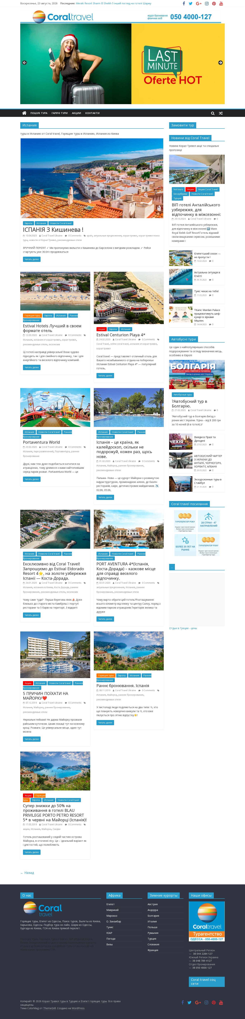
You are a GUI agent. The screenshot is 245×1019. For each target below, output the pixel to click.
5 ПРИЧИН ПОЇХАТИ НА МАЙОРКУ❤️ (45, 696)
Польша (152, 927)
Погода (110, 938)
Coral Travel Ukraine (52, 235)
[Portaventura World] (55, 390)
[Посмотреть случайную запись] (221, 113)
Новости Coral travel (61, 223)
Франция (153, 950)
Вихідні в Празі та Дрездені (205, 438)
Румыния (153, 933)
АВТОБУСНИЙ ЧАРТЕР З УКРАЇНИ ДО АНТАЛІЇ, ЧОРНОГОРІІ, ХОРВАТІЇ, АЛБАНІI (208, 461)
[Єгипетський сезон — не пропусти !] (180, 252)
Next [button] (220, 63)
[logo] (43, 903)
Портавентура (62, 451)
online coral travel (119, 343)
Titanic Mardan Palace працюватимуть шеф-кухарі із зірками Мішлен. (207, 315)
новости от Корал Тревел (42, 240)
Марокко (111, 915)
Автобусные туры (183, 394)
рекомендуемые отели (69, 240)
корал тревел (130, 235)
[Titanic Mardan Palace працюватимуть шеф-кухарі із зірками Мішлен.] (180, 308)
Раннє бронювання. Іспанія (122, 685)
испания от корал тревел (47, 339)
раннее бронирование (130, 465)
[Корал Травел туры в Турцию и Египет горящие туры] (24, 113)
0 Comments (74, 235)
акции (26, 829)
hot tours (178, 189)
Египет (110, 904)
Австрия (153, 904)
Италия (152, 921)
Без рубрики (180, 193)
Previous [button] (24, 62)
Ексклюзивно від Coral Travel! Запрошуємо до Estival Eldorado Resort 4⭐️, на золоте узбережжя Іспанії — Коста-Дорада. (54, 571)
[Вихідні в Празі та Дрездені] (180, 435)
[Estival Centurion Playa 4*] (129, 274)
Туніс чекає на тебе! (206, 291)
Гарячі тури (60, 113)
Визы (109, 944)
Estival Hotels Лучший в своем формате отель (52, 328)
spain (89, 235)
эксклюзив (54, 344)
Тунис (109, 927)
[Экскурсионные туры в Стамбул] (180, 477)
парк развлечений (43, 451)
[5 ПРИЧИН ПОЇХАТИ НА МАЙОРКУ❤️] (55, 634)
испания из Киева (43, 587)
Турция (177, 198)
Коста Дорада (61, 587)
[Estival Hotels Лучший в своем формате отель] (55, 274)
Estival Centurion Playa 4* (120, 334)
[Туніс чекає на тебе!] (180, 289)
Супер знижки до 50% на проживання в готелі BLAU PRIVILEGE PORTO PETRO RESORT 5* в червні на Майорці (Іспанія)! (55, 812)
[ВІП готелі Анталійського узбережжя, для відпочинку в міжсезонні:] (197, 156)
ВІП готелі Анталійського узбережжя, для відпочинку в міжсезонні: (196, 209)
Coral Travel (102, 343)
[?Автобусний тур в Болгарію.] (197, 362)
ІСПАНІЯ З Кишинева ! (53, 229)
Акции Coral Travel (208, 189)
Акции (76, 113)
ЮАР (109, 933)
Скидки (56, 829)
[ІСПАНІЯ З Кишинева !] (92, 140)
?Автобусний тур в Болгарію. (189, 403)
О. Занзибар (113, 921)
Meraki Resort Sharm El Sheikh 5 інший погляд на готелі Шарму (113, 3)
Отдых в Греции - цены (183, 628)
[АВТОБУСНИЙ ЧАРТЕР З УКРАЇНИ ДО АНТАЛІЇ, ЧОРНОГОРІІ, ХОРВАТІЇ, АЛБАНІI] (180, 454)
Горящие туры (32, 315)
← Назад (27, 872)
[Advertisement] (197, 599)
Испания (41, 223)
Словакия (153, 944)
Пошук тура (38, 113)
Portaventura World (41, 442)
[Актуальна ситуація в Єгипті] (180, 270)
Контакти (92, 113)
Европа (28, 223)
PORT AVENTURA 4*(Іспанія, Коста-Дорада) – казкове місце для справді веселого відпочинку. (126, 571)
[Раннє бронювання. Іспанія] (129, 634)
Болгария (153, 915)
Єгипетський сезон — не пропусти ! (207, 255)
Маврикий (112, 910)
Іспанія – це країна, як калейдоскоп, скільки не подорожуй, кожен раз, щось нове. (124, 449)
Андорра (153, 910)
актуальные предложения (108, 235)
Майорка (112, 465)
